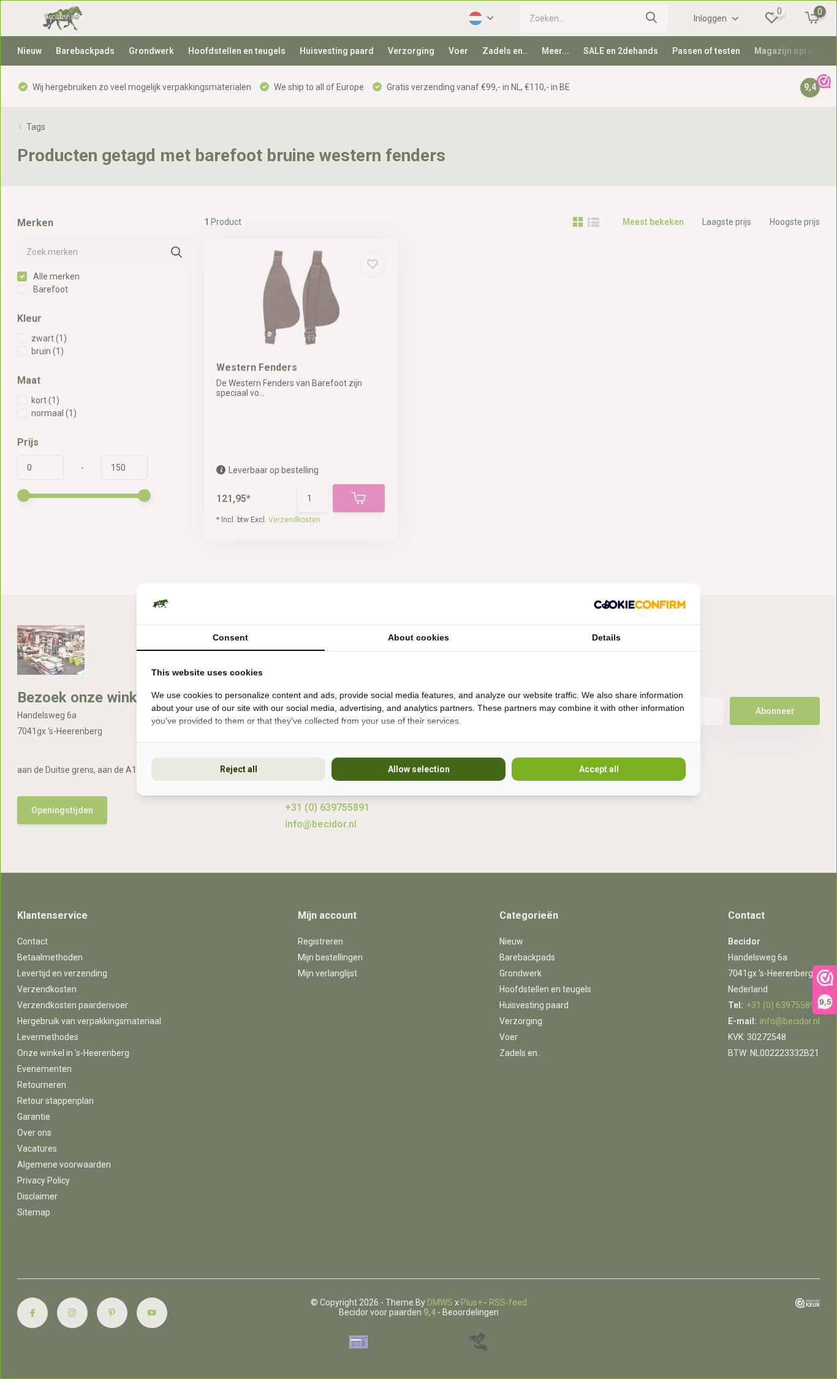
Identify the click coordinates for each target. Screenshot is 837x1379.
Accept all (599, 769)
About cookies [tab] (418, 637)
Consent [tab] (230, 637)
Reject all (238, 769)
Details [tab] (606, 637)
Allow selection (419, 769)
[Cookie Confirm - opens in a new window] (640, 604)
